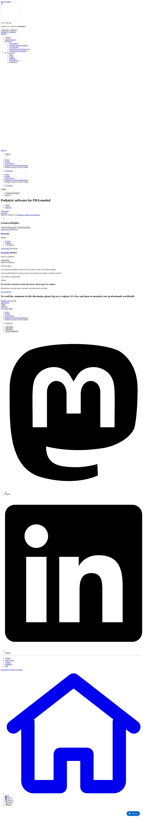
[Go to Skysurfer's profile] (5, 211)
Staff (6, 666)
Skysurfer (4, 213)
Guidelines (8, 664)
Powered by (12, 670)
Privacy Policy (10, 660)
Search (8, 38)
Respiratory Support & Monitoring (28, 215)
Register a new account (8, 301)
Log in (3, 292)
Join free (8, 292)
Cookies (7, 662)
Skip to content (6, 2)
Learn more (5, 30)
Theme (8, 658)
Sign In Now (5, 303)
